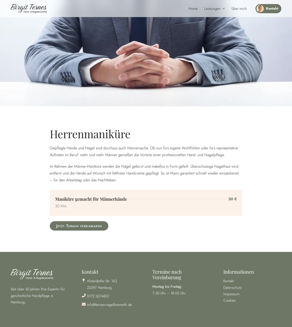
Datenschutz (232, 287)
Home (193, 8)
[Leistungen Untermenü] (223, 9)
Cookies (229, 300)
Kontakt (228, 280)
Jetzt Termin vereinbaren (79, 226)
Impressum (231, 293)
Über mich (239, 8)
